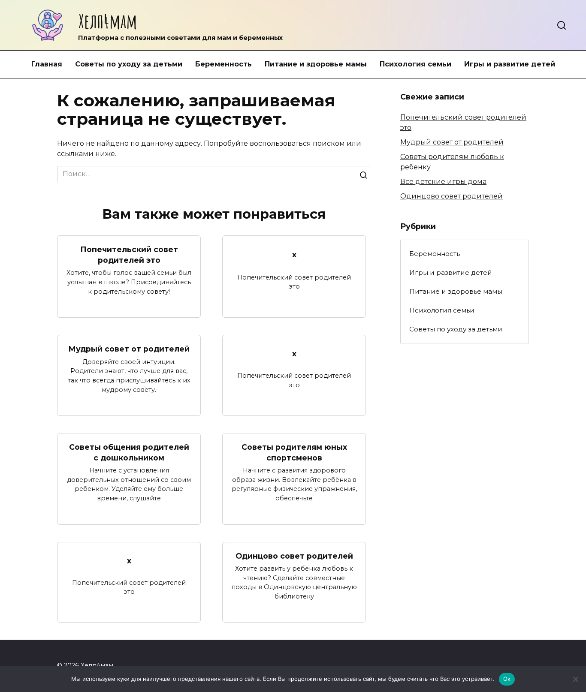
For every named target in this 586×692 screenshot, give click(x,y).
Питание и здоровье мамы (316, 64)
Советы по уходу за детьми (128, 64)
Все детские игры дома (443, 182)
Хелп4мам (107, 21)
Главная (46, 64)
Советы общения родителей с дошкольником (129, 452)
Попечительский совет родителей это (129, 255)
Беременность (223, 64)
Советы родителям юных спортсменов (294, 452)
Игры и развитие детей (509, 64)
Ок (507, 678)
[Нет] (575, 679)
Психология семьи (415, 64)
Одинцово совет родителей (294, 555)
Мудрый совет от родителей (129, 348)
